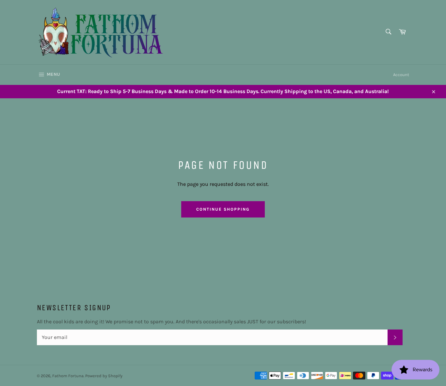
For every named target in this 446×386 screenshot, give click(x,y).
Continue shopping (222, 209)
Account (401, 74)
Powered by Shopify (103, 375)
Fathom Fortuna (68, 375)
